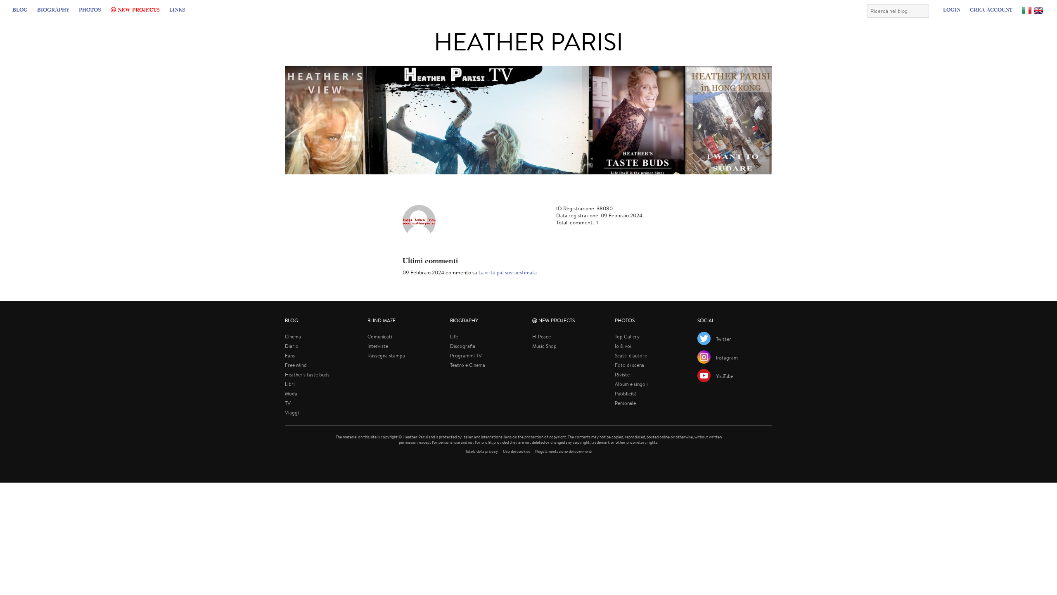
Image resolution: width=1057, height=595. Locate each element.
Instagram (727, 358)
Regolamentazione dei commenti (563, 451)
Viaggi (292, 412)
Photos (90, 9)
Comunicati (379, 336)
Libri (290, 384)
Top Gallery (627, 336)
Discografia (462, 346)
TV (288, 403)
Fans (290, 355)
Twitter (723, 339)
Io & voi (623, 346)
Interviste (377, 346)
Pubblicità (626, 393)
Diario (292, 346)
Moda (291, 393)
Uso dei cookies (516, 451)
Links (177, 9)
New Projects (138, 9)
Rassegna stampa (386, 355)
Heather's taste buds (307, 374)
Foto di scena (629, 365)
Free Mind (296, 365)
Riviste (622, 374)
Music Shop (544, 346)
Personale (625, 403)
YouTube (724, 376)
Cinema (293, 336)
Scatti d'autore (631, 355)
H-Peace (541, 336)
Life (454, 336)
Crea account (991, 9)
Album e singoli (631, 384)
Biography (53, 9)
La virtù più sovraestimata (508, 272)
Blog (20, 9)
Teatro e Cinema (467, 365)
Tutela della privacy (481, 451)
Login (951, 9)
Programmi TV (466, 355)
